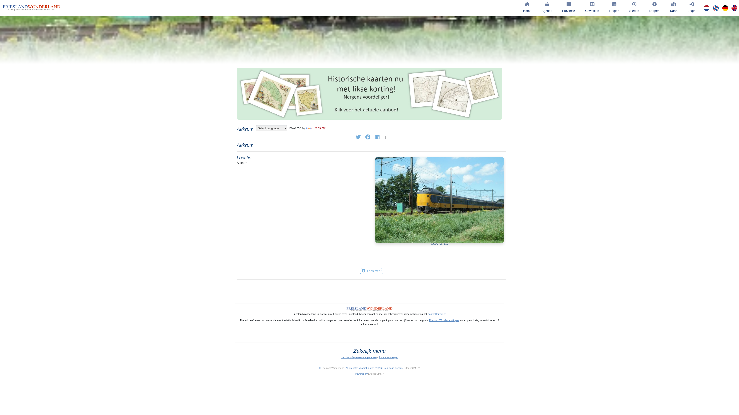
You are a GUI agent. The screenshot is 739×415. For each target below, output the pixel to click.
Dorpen (654, 10)
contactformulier (437, 314)
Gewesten (592, 10)
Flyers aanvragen (388, 357)
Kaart (673, 10)
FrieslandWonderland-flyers (444, 320)
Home (527, 10)
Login (692, 10)
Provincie (568, 10)
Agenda (547, 10)
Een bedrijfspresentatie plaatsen (359, 357)
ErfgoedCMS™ (412, 368)
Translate (319, 128)
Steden (634, 10)
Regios (614, 10)
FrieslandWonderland (333, 368)
